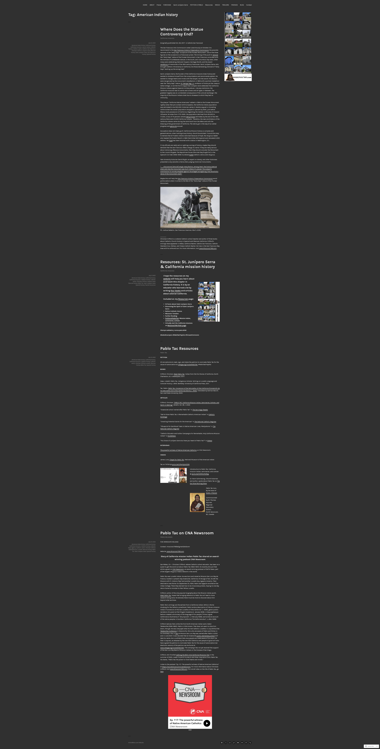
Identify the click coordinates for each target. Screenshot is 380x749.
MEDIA (217, 5)
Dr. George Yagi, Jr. (187, 83)
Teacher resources (150, 285)
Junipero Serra (146, 50)
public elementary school (206, 636)
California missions (167, 38)
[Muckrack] (250, 742)
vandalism (164, 64)
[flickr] (242, 742)
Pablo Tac (140, 283)
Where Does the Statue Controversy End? (181, 31)
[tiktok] (234, 742)
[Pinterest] (246, 742)
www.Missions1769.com (208, 248)
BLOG (242, 5)
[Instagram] (229, 742)
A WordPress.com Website (135, 742)
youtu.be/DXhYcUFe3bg (200, 474)
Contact (249, 5)
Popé (171, 140)
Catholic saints (137, 49)
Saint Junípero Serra (180, 5)
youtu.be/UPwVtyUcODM (181, 464)
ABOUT (152, 5)
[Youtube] (238, 742)
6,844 (191, 155)
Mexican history (132, 283)
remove (215, 55)
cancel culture (146, 47)
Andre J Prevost (211, 493)
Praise (159, 5)
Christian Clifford (137, 50)
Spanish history (151, 54)
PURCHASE (167, 5)
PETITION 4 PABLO (196, 5)
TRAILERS (225, 5)
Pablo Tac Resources (179, 348)
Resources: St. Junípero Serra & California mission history (187, 264)
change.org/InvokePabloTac (188, 364)
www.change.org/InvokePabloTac (172, 648)
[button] (169, 475)
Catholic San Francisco (148, 49)
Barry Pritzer (190, 117)
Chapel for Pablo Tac (177, 460)
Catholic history (145, 279)
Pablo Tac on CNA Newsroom (187, 533)
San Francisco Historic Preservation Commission (191, 50)
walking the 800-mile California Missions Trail (192, 655)
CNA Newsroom (178, 569)
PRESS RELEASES (166, 537)
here (161, 671)
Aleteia (209, 441)
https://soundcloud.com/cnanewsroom (176, 667)
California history (150, 45)
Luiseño (148, 363)
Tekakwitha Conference (168, 631)
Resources (209, 5)
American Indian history (138, 45)
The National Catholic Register (205, 422)
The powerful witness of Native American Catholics (178, 450)
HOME (145, 5)
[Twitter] (225, 742)
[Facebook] (221, 742)
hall (176, 633)
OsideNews (172, 436)
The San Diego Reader (200, 410)
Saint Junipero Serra (141, 52)
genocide (173, 126)
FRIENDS (234, 5)
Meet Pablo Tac (179, 374)
